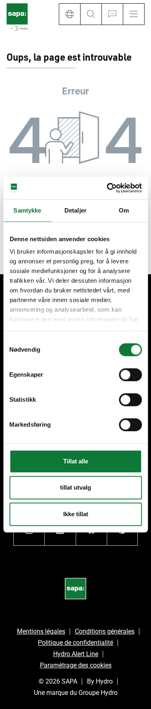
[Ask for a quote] (112, 14)
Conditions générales (104, 631)
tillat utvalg (75, 487)
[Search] (90, 14)
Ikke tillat (75, 514)
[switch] (130, 374)
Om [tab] (124, 210)
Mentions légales (41, 631)
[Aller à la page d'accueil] (17, 17)
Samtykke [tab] (27, 210)
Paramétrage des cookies (76, 665)
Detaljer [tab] (75, 210)
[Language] (69, 14)
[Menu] (134, 14)
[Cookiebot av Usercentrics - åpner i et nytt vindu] (107, 188)
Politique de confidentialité (75, 642)
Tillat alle (75, 461)
